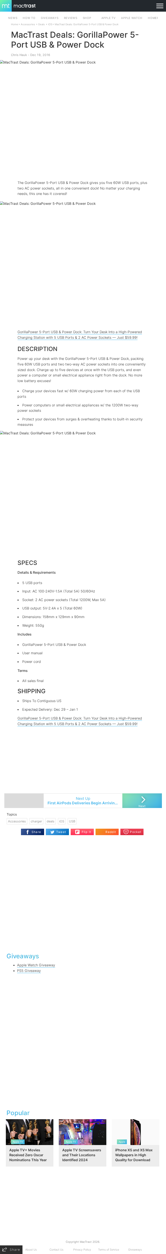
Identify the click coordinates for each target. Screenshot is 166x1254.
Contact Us (56, 1249)
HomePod (155, 18)
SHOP (87, 18)
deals (50, 821)
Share (36, 832)
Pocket (135, 832)
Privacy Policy (82, 1249)
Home (14, 24)
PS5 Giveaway (29, 970)
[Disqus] (83, 893)
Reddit (110, 832)
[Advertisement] (83, 167)
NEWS (12, 18)
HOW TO (29, 18)
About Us (31, 1249)
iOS (50, 24)
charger (36, 821)
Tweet (61, 832)
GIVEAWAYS (50, 18)
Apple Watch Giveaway (36, 965)
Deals (41, 24)
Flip (84, 830)
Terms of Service (108, 1249)
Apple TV (108, 18)
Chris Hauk (19, 55)
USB (72, 821)
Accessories (28, 24)
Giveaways (135, 1249)
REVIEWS (70, 18)
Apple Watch (131, 18)
